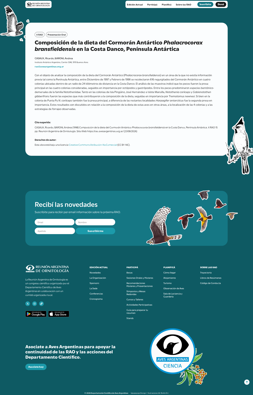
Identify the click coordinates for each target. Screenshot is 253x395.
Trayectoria (206, 272)
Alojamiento (169, 277)
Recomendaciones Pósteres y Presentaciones (139, 284)
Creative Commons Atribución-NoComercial (93, 144)
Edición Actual (135, 4)
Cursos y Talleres (134, 299)
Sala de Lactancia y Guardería (172, 295)
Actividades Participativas (139, 304)
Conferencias (96, 293)
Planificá (166, 4)
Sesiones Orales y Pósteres (139, 277)
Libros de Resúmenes (210, 277)
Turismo (167, 283)
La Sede (93, 288)
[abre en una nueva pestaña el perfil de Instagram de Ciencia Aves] (34, 303)
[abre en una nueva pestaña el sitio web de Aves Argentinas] (41, 303)
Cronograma (96, 298)
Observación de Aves (173, 288)
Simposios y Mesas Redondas (135, 292)
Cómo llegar (169, 272)
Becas (129, 272)
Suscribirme (95, 231)
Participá (152, 4)
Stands (130, 318)
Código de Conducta (210, 283)
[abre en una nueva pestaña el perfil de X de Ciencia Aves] (27, 303)
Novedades (95, 272)
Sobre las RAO (183, 4)
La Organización (98, 277)
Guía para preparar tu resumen (137, 311)
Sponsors (94, 283)
